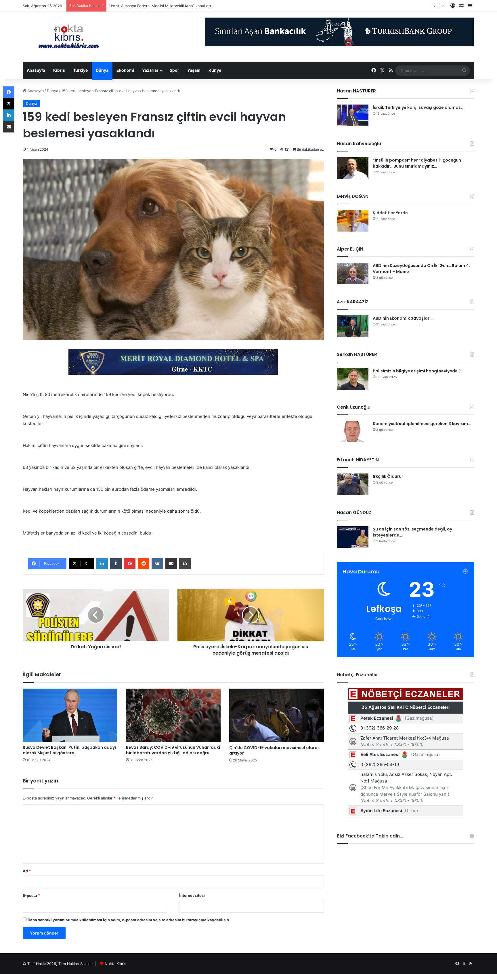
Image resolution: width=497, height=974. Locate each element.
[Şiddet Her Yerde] (352, 221)
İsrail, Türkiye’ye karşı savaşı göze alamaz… (418, 107)
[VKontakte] (157, 563)
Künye (215, 70)
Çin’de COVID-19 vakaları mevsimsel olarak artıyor (274, 750)
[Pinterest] (129, 563)
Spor (174, 70)
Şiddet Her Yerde (390, 213)
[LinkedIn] (102, 563)
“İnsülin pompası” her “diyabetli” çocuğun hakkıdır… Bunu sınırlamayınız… (417, 163)
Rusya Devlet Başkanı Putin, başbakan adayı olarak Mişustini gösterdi (69, 750)
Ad (27, 871)
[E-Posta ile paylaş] (171, 563)
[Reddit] (143, 563)
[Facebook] (8, 92)
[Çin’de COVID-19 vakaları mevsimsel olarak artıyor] (276, 715)
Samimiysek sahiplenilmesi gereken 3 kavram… (422, 424)
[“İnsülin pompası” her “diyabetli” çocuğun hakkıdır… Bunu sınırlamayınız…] (352, 168)
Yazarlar (150, 70)
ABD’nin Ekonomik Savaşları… (403, 318)
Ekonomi (125, 70)
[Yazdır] (185, 563)
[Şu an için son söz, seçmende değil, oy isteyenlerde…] (352, 537)
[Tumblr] (116, 563)
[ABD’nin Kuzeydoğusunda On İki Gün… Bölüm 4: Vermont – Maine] (352, 273)
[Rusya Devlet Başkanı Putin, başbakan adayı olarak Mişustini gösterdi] (70, 715)
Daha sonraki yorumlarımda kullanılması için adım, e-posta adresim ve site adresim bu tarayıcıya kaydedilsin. (129, 920)
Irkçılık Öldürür (388, 476)
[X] (8, 103)
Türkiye (80, 70)
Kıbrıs (59, 70)
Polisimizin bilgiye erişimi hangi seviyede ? (417, 371)
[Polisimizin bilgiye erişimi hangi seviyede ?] (352, 379)
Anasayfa (36, 70)
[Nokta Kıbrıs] (69, 36)
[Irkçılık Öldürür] (352, 484)
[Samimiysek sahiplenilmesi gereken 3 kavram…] (352, 431)
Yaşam (193, 70)
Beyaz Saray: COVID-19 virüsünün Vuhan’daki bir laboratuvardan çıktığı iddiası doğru (173, 750)
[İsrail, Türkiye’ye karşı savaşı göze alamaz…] (352, 115)
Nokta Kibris (115, 963)
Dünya (102, 70)
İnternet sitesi (192, 895)
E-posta (31, 895)
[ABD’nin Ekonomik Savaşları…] (352, 326)
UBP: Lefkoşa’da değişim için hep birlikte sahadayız (154, 5)
